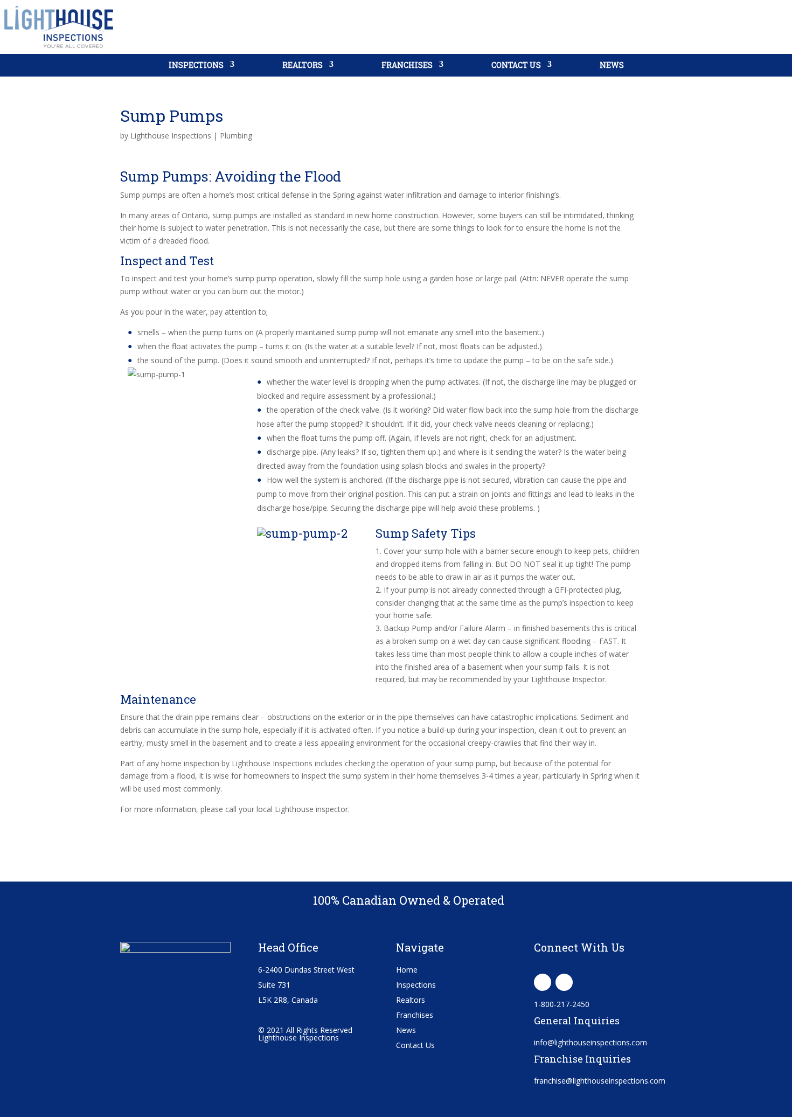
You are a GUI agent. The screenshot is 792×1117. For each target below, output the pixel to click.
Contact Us (516, 65)
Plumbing (236, 135)
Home (407, 970)
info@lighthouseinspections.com (590, 1042)
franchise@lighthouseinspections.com (599, 1081)
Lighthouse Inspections (170, 135)
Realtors (302, 65)
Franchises (407, 65)
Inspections (196, 65)
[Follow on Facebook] (542, 982)
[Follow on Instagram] (564, 982)
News (612, 65)
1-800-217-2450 (561, 1004)
